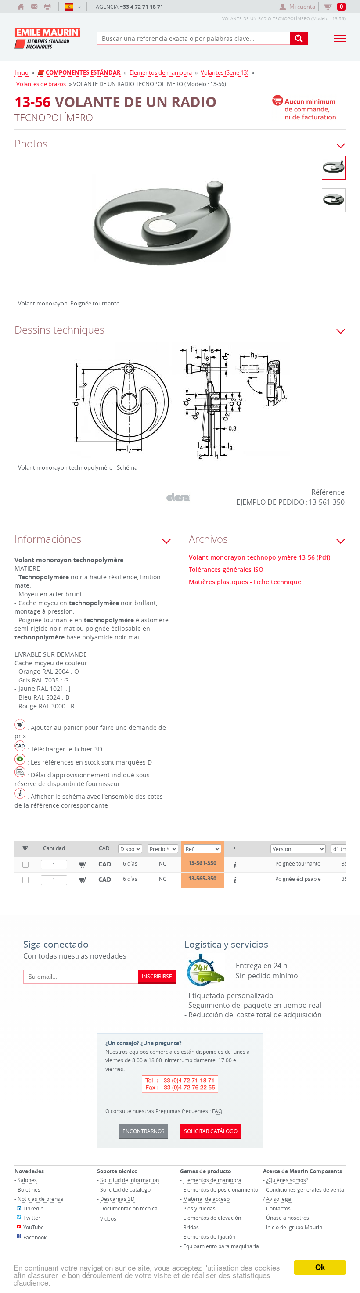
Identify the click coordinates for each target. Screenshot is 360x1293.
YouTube (33, 1227)
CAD (104, 864)
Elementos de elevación (212, 1217)
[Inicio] (21, 6)
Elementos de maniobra (161, 72)
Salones (27, 1179)
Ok (320, 1267)
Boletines (29, 1189)
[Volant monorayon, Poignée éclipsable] (334, 200)
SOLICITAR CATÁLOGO (211, 1131)
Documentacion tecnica (129, 1208)
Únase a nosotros (287, 1217)
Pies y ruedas (199, 1208)
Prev (24, 236)
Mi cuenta (302, 7)
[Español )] (72, 6)
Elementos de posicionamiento (220, 1189)
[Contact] (34, 6)
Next (270, 236)
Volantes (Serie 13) (224, 72)
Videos (108, 1218)
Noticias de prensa (40, 1198)
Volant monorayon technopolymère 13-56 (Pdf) (259, 557)
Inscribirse (157, 976)
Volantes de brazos (41, 84)
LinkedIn (33, 1208)
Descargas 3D (117, 1198)
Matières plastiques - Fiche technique (245, 582)
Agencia (129, 7)
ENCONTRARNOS (143, 1131)
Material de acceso (206, 1198)
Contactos (278, 1208)
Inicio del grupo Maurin (294, 1227)
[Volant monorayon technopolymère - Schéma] (180, 407)
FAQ (217, 1110)
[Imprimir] (47, 6)
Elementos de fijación (209, 1236)
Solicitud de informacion (129, 1179)
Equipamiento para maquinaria (221, 1246)
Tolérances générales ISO (226, 570)
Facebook (35, 1237)
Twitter (31, 1217)
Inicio (21, 72)
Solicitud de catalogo (125, 1189)
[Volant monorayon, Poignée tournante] (163, 232)
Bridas (191, 1227)
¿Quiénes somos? (287, 1179)
